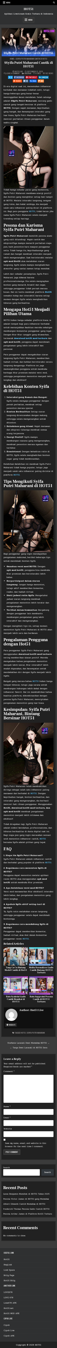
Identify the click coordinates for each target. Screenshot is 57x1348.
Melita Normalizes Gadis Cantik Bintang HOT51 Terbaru (41, 970)
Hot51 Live (19, 71)
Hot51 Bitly (9, 1280)
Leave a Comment (13, 73)
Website (12, 1024)
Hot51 (48, 292)
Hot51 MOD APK (11, 1313)
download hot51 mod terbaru (30, 338)
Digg (34, 81)
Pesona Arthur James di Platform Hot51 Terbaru (27, 1213)
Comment (8, 1071)
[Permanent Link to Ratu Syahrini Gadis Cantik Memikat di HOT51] (15, 985)
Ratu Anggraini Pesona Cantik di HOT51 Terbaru (41, 999)
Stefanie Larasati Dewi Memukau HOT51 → (28, 1042)
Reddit (18, 81)
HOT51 (28, 9)
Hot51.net (9, 1308)
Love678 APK (10, 1302)
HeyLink (8, 1264)
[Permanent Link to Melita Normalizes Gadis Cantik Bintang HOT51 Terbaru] (41, 956)
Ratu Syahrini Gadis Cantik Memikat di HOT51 (16, 999)
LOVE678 (8, 1292)
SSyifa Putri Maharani (36, 1032)
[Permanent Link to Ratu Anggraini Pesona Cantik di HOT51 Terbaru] (41, 985)
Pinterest (33, 77)
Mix (42, 81)
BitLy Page (9, 1275)
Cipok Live (9, 1330)
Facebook (20, 77)
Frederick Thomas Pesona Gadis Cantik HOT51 (26, 1209)
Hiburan (27, 73)
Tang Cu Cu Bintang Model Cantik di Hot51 (16, 969)
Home (12, 58)
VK (27, 81)
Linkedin (44, 77)
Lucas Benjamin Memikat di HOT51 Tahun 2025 (26, 1193)
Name (6, 1106)
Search (6, 1167)
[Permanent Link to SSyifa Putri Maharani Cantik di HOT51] (28, 42)
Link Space (9, 1270)
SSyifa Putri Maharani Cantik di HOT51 (28, 64)
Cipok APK (9, 1335)
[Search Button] (54, 2)
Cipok (7, 1325)
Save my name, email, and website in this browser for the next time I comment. (25, 1145)
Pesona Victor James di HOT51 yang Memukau (26, 1199)
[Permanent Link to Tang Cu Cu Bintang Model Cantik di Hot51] (15, 956)
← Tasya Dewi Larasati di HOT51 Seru (28, 1047)
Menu (8, 2)
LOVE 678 (8, 1297)
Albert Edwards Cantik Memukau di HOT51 (24, 1204)
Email (6, 1117)
